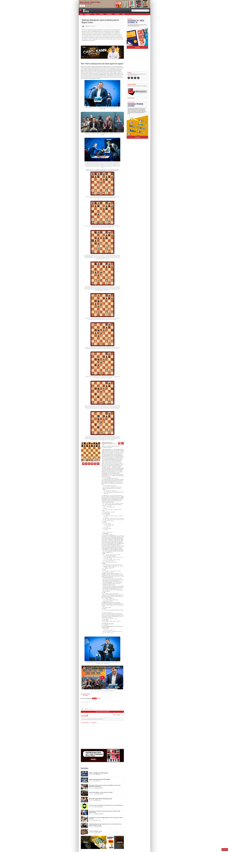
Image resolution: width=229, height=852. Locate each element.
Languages (87, 14)
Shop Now (137, 47)
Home (81, 14)
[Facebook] (135, 78)
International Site (131, 97)
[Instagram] (138, 78)
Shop (95, 14)
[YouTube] (132, 78)
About (123, 14)
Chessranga (109, 14)
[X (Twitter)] (129, 78)
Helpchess (117, 14)
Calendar (101, 14)
